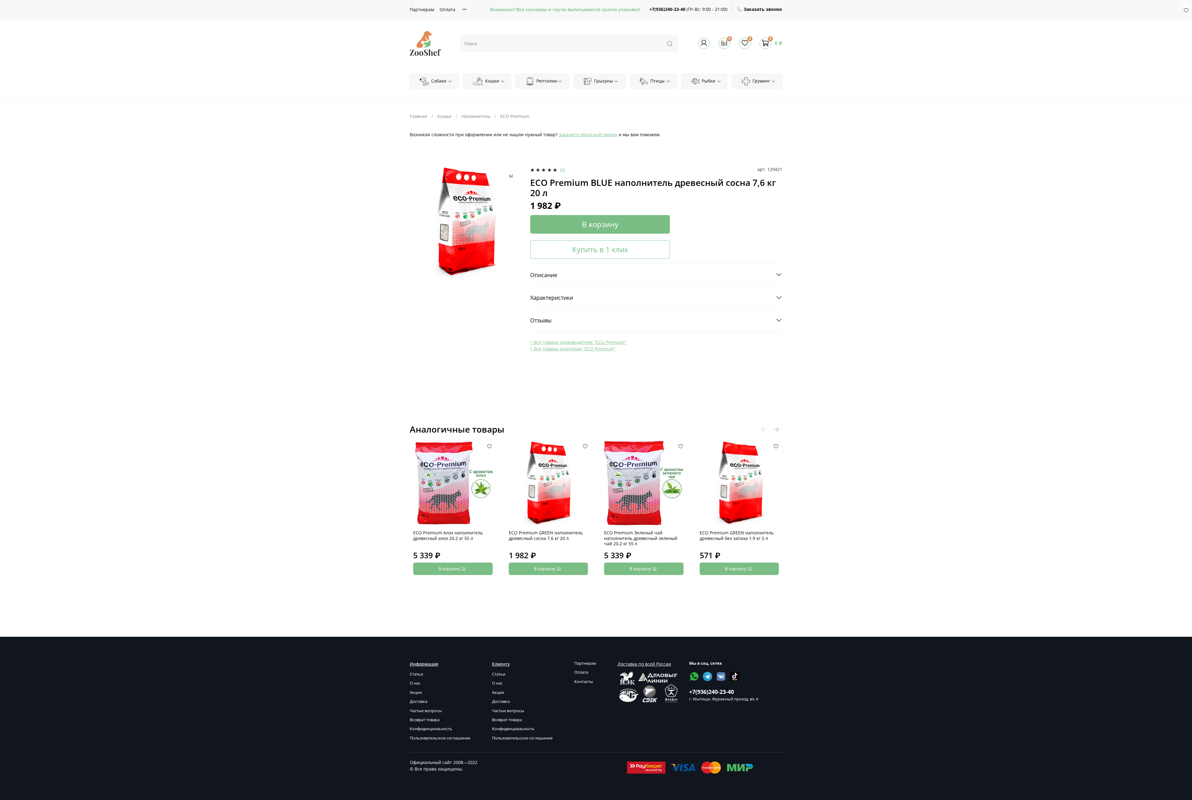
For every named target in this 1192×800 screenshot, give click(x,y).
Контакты (583, 681)
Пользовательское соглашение (440, 738)
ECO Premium (514, 116)
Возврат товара (425, 719)
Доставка (418, 701)
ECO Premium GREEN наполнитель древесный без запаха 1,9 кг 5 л (737, 535)
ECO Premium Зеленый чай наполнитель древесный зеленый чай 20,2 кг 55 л (640, 538)
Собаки (438, 81)
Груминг (760, 81)
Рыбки (708, 81)
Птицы (657, 81)
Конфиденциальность (431, 728)
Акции (416, 692)
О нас (415, 683)
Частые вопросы (426, 710)
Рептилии (546, 81)
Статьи (416, 674)
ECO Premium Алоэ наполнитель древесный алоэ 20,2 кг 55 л (448, 535)
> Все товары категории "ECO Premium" (573, 349)
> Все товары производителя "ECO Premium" (578, 342)
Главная (418, 116)
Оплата (447, 9)
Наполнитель (476, 116)
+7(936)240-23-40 (667, 9)
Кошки (491, 81)
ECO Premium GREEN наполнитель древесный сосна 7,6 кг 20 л (546, 535)
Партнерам (422, 9)
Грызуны (603, 81)
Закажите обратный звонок (588, 134)
